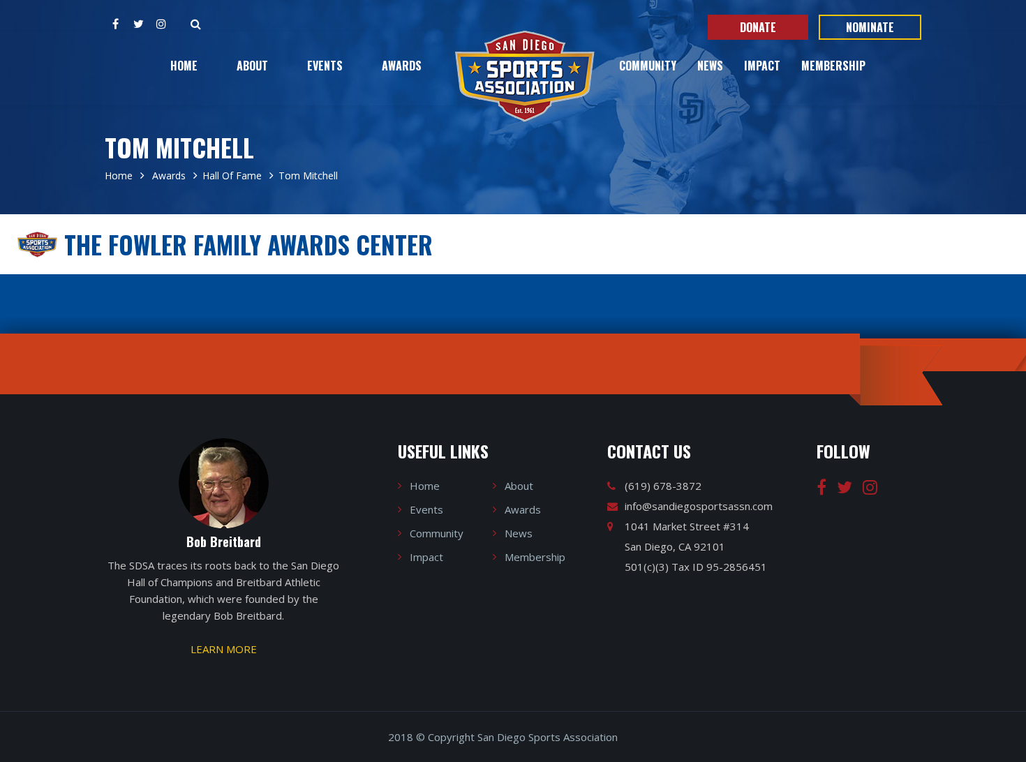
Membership (833, 65)
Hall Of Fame (232, 175)
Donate (758, 27)
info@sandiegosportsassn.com (699, 506)
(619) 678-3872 (663, 486)
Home (184, 65)
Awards (402, 65)
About (252, 65)
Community (647, 65)
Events (325, 65)
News (710, 65)
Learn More (224, 649)
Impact (762, 65)
